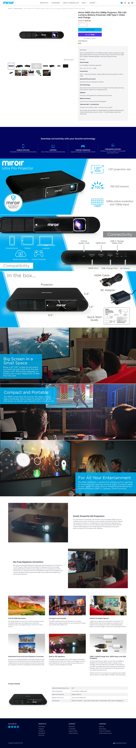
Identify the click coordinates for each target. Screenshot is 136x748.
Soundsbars (55, 3)
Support (92, 3)
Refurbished (41, 733)
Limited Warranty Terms (105, 733)
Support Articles (73, 731)
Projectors (44, 3)
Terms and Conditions (105, 731)
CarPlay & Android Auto (71, 3)
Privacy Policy (102, 728)
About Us (101, 726)
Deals (84, 3)
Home (10, 8)
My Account (72, 726)
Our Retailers (72, 728)
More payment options (90, 38)
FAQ (79, 43)
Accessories (41, 731)
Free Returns (82, 41)
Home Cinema (18, 8)
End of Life (41, 735)
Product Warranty (73, 733)
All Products (41, 726)
